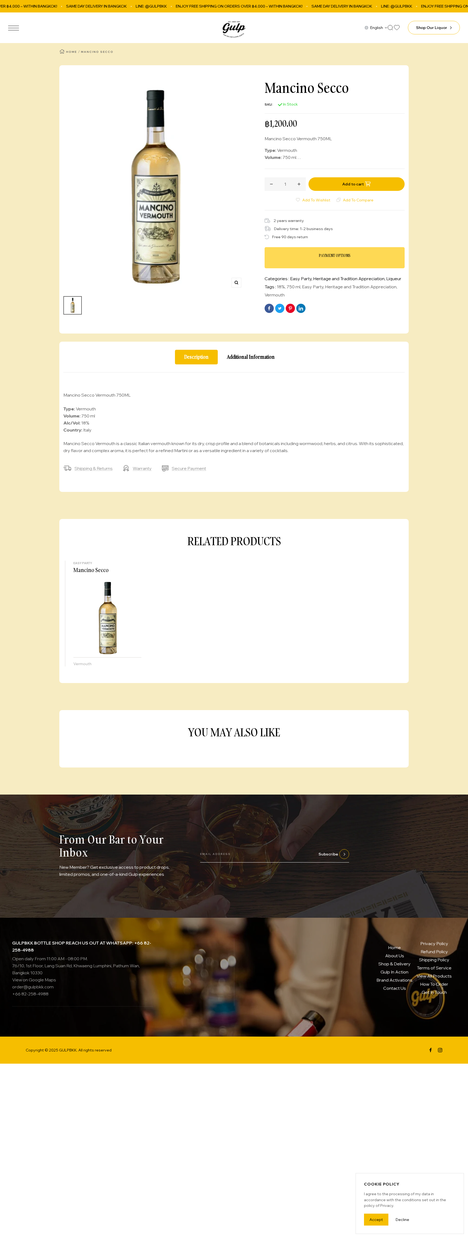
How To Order (434, 984)
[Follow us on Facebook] (430, 1050)
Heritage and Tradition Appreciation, (349, 278)
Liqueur (393, 278)
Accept (376, 1219)
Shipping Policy (434, 959)
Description (196, 357)
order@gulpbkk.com (33, 986)
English (376, 27)
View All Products (434, 976)
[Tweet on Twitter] (279, 308)
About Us (394, 955)
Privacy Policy (434, 943)
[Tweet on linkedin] (301, 308)
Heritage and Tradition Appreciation (360, 286)
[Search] (390, 27)
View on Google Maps (34, 979)
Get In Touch (434, 992)
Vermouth (275, 295)
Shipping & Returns (93, 468)
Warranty (142, 468)
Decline (402, 1219)
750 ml (293, 286)
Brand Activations (394, 980)
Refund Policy (434, 951)
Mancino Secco (91, 570)
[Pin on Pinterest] (290, 308)
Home (71, 52)
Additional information (251, 357)
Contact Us (394, 988)
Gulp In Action (394, 972)
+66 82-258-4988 (30, 994)
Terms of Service (434, 968)
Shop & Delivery (394, 963)
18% (281, 286)
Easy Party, (301, 278)
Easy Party (312, 286)
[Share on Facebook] (269, 308)
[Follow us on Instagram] (440, 1050)
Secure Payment (189, 468)
